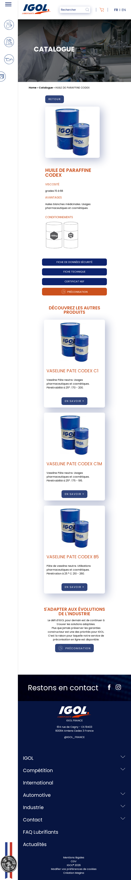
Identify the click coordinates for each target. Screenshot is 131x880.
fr (116, 10)
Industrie (33, 807)
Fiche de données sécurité (74, 262)
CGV (74, 861)
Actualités (35, 844)
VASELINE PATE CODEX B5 (72, 557)
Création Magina (73, 873)
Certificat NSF (74, 281)
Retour (54, 99)
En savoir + (74, 401)
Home (32, 87)
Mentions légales (73, 857)
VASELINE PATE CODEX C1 (72, 371)
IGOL (28, 758)
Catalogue (46, 87)
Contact (32, 819)
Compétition (38, 770)
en (124, 10)
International (38, 782)
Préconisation (77, 292)
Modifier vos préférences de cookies (73, 869)
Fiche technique (74, 272)
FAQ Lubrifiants (40, 832)
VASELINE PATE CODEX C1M (74, 464)
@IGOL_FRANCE (74, 737)
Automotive (37, 795)
